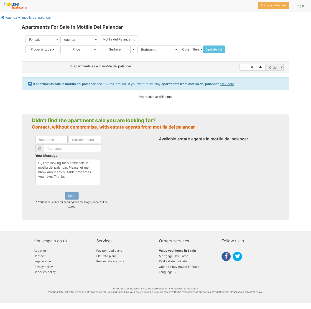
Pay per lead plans (109, 250)
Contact (39, 256)
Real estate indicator (173, 261)
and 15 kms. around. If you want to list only (133, 84)
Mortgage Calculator (173, 256)
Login (300, 6)
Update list (214, 49)
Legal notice (42, 261)
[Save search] (261, 67)
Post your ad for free (273, 5)
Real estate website (110, 261)
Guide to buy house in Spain (179, 266)
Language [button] (166, 272)
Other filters (191, 49)
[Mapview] (252, 67)
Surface (115, 49)
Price (76, 49)
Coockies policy (45, 272)
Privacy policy (43, 266)
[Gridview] (243, 67)
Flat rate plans (106, 256)
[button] (19, 17)
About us (40, 250)
